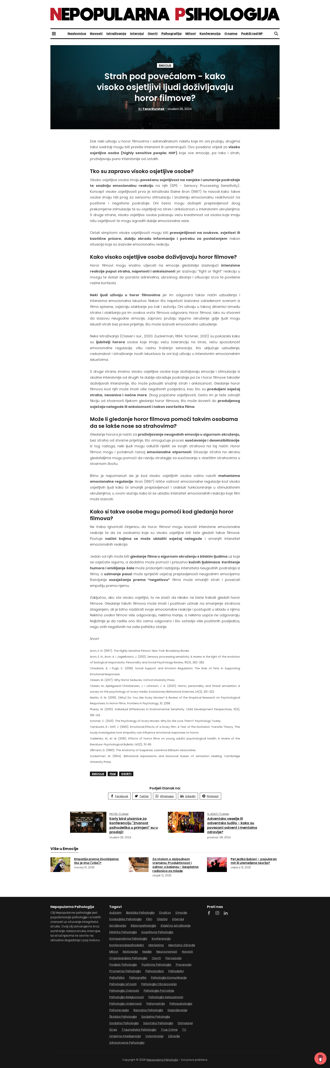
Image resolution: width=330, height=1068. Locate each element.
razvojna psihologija (148, 1010)
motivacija (130, 951)
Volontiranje (154, 1036)
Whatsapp (167, 796)
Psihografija (171, 33)
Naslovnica (77, 33)
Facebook (121, 796)
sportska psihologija (158, 1023)
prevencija (183, 964)
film (113, 774)
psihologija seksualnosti (165, 997)
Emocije (165, 65)
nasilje (147, 951)
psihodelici (176, 971)
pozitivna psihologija (156, 964)
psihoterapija (119, 1010)
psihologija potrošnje (159, 990)
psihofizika (117, 977)
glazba (162, 919)
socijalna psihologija (124, 1023)
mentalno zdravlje (181, 945)
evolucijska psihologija (125, 919)
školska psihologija (123, 1016)
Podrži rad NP (252, 33)
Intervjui (137, 33)
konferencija (161, 938)
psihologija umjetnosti (125, 1003)
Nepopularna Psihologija (162, 1060)
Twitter (144, 796)
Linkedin (190, 796)
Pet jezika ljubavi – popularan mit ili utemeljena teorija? (254, 861)
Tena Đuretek (151, 109)
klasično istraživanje (176, 925)
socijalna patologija (155, 1016)
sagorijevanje (177, 1010)
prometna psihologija (125, 971)
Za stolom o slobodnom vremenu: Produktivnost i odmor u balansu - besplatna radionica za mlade (175, 865)
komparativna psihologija (128, 938)
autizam (115, 912)
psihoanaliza (154, 971)
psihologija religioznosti (126, 997)
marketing (156, 945)
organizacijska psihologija (128, 958)
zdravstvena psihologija (126, 1042)
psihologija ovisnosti (124, 990)
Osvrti (153, 33)
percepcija (173, 958)
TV (184, 1029)
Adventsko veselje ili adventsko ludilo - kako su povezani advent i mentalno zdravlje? (232, 825)
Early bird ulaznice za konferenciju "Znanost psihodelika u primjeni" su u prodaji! (133, 825)
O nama (230, 33)
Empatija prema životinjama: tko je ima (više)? (96, 861)
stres (113, 1029)
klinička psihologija (123, 932)
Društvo (165, 912)
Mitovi (190, 33)
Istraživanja (116, 33)
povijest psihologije (123, 964)
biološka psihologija (140, 912)
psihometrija (155, 1003)
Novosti (96, 33)
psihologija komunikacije (169, 977)
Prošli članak (119, 814)
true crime (169, 1029)
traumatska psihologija (139, 1029)
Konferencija (210, 33)
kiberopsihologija (143, 925)
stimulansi (185, 1023)
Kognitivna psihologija (157, 932)
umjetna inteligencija (125, 1036)
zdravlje (174, 1036)
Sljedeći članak (218, 814)
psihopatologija (180, 1003)
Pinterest (213, 796)
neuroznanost (166, 951)
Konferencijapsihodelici (126, 945)
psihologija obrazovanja (159, 984)
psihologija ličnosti (123, 984)
